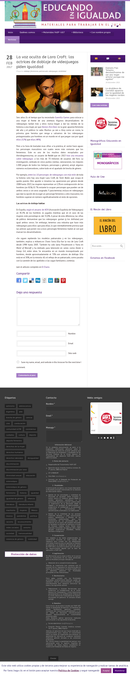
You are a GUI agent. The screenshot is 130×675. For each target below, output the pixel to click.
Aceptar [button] (106, 670)
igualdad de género (14, 498)
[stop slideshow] (114, 438)
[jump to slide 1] (101, 438)
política (33, 516)
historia (23, 493)
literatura (10, 504)
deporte (32, 435)
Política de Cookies (68, 670)
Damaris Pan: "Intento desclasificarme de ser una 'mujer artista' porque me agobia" (115, 73)
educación (30, 475)
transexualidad (25, 533)
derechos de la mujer (15, 446)
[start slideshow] (98, 438)
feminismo (34, 71)
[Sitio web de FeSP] (107, 130)
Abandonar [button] (120, 670)
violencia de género (14, 539)
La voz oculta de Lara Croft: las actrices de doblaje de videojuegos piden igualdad (47, 62)
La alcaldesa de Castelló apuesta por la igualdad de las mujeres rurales (115, 91)
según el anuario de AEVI (37, 209)
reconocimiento (24, 522)
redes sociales (12, 527)
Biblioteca (77, 32)
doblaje (27, 71)
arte (21, 411)
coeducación (19, 423)
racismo (9, 522)
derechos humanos (14, 452)
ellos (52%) (21, 139)
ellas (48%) (36, 139)
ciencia (29, 417)
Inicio (10, 32)
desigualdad (33, 458)
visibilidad (62, 71)
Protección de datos (23, 554)
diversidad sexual (14, 475)
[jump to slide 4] (111, 438)
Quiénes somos (27, 32)
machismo (10, 510)
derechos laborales (14, 458)
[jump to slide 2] (104, 438)
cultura (22, 435)
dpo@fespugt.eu (62, 481)
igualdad (35, 493)
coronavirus (31, 429)
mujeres (23, 510)
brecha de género (14, 417)
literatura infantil (26, 504)
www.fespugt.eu (61, 476)
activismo (10, 406)
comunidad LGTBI (13, 429)
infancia (31, 498)
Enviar (53, 658)
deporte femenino (14, 440)
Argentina (10, 411)
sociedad (10, 533)
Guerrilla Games (62, 117)
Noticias (12, 39)
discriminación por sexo (16, 469)
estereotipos (11, 481)
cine (8, 423)
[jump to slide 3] (107, 438)
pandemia (21, 516)
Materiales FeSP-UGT (53, 32)
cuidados (10, 435)
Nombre (71, 333)
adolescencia (25, 406)
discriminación (12, 464)
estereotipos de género (16, 487)
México (34, 510)
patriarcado (43, 71)
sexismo (27, 527)
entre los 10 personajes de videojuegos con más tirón (52, 174)
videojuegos (53, 71)
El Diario (45, 267)
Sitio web (72, 353)
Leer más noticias (99, 105)
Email (70, 343)
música (9, 516)
